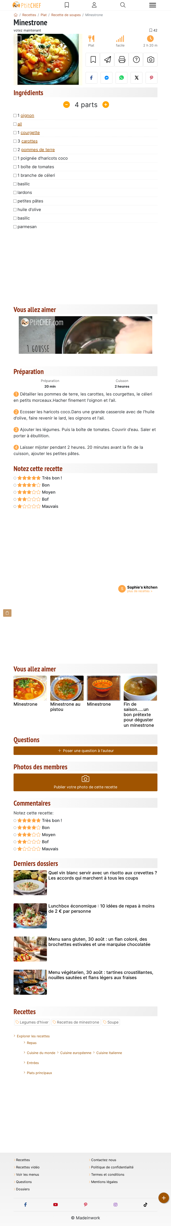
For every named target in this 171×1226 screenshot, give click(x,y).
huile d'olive (29, 209)
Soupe (112, 1022)
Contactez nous (103, 1160)
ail (20, 123)
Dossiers (23, 1189)
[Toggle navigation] (152, 5)
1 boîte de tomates (36, 166)
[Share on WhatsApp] (121, 78)
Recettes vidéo (28, 1167)
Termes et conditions (107, 1175)
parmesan (27, 226)
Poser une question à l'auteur (88, 750)
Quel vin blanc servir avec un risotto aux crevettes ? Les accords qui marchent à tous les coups (102, 875)
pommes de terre (38, 149)
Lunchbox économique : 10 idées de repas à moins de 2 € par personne (101, 908)
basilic (24, 183)
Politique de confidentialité (112, 1167)
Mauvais (49, 506)
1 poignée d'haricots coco (43, 158)
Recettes (23, 1160)
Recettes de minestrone (78, 1022)
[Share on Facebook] (91, 78)
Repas (31, 1043)
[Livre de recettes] (66, 5)
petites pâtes (30, 200)
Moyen (48, 492)
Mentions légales (104, 1182)
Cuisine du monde (41, 1053)
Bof (45, 499)
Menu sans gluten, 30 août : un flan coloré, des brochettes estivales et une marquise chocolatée (99, 942)
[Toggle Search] (123, 5)
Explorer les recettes (33, 1036)
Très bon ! (51, 477)
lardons (25, 192)
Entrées (33, 1063)
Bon (45, 485)
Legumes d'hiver (34, 1022)
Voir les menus (27, 1175)
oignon (27, 115)
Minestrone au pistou (65, 706)
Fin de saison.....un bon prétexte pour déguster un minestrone (139, 714)
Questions (24, 1182)
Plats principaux (39, 1073)
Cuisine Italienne (109, 1053)
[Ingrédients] (7, 613)
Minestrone (25, 704)
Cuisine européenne (75, 1053)
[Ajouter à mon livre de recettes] (93, 60)
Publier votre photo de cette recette (85, 787)
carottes (29, 141)
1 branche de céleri (36, 175)
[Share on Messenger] (106, 78)
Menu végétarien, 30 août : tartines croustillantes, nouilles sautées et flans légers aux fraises (100, 975)
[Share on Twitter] (136, 78)
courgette (30, 132)
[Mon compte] (94, 5)
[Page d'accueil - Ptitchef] (16, 15)
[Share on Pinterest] (151, 78)
